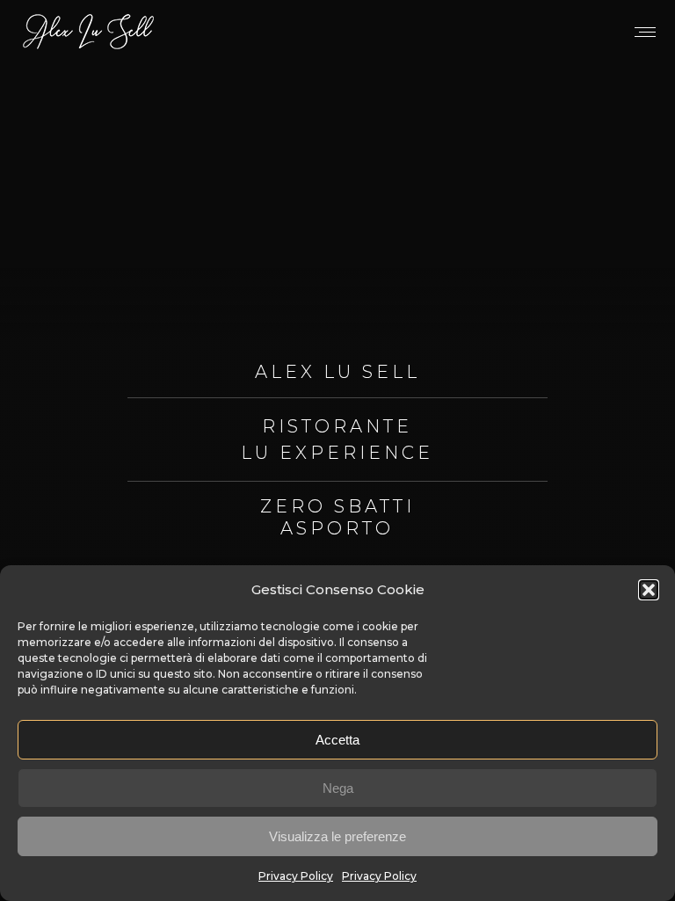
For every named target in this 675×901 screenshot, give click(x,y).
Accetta (337, 739)
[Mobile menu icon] (645, 32)
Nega (338, 788)
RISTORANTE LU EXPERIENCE (337, 439)
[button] (648, 590)
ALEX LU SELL (337, 371)
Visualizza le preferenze (337, 836)
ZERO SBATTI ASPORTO (337, 517)
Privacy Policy (295, 876)
